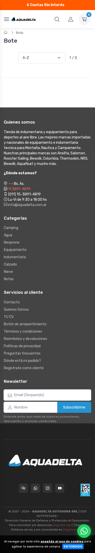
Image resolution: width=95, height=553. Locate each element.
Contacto (12, 302)
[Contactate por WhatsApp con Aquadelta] (35, 488)
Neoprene (12, 242)
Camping (11, 228)
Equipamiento (15, 250)
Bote (19, 33)
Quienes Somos (16, 309)
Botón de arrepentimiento (25, 324)
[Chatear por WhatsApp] (84, 531)
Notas (9, 279)
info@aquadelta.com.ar (27, 205)
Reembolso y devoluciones (25, 339)
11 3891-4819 (19, 189)
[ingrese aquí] (63, 525)
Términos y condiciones (23, 331)
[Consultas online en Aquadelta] (23, 488)
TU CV (9, 317)
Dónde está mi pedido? (22, 361)
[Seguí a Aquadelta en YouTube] (59, 488)
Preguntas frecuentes (22, 353)
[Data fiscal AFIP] (85, 490)
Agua (8, 235)
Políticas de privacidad (22, 346)
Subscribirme (74, 407)
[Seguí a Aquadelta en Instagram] (47, 488)
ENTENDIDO (73, 546)
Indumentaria (15, 257)
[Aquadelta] (23, 19)
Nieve (8, 272)
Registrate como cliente (24, 368)
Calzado (10, 264)
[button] (57, 19)
